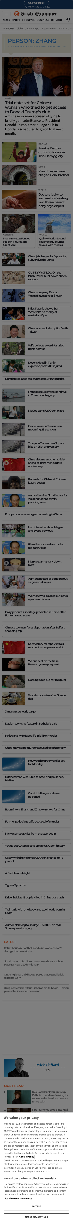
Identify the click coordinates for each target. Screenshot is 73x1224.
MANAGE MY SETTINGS (36, 1217)
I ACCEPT (36, 1206)
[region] (36, 1168)
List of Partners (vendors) (18, 1198)
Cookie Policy (26, 1156)
